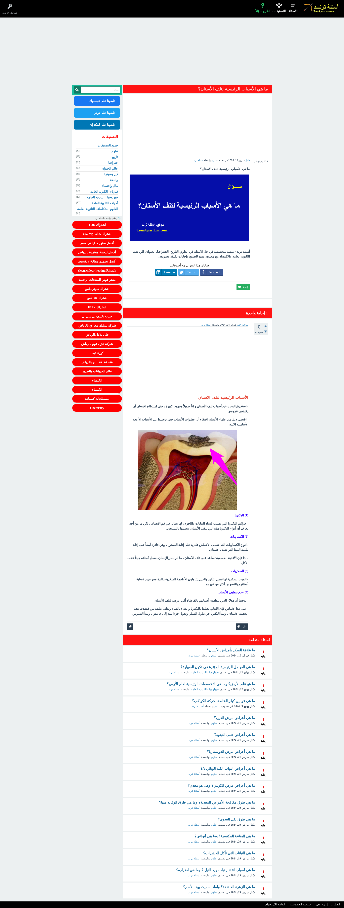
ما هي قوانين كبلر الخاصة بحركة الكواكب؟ (223, 701)
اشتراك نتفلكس (97, 298)
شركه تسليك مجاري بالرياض (97, 325)
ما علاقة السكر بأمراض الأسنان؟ (231, 650)
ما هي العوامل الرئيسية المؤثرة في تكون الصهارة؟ (218, 667)
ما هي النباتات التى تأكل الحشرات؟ (229, 853)
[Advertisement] (172, 52)
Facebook (215, 272)
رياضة (114, 180)
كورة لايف (97, 353)
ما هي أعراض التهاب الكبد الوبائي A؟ (227, 768)
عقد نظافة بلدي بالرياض (97, 362)
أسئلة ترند (174, 672)
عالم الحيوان (110, 168)
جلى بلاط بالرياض (97, 334)
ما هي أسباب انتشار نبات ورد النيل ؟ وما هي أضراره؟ (215, 870)
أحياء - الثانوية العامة (105, 203)
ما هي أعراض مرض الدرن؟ (234, 718)
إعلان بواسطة (106, 218)
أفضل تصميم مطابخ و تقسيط (97, 261)
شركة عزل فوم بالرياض (97, 343)
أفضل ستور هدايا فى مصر (97, 243)
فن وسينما (111, 174)
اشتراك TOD (97, 224)
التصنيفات (279, 11)
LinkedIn (169, 272)
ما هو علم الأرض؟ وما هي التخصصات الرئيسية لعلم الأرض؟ (211, 684)
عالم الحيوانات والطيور (97, 371)
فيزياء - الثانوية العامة (104, 191)
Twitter (191, 272)
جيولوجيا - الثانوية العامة (205, 672)
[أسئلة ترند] (321, 8)
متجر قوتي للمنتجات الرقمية (97, 279)
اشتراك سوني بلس (97, 289)
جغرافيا (113, 162)
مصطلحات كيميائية (97, 398)
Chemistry (97, 408)
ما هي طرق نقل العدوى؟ (236, 819)
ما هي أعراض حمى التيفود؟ (234, 735)
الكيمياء (97, 380)
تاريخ (115, 157)
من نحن (320, 904)
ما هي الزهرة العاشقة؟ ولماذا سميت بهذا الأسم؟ (219, 887)
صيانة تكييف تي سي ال (97, 316)
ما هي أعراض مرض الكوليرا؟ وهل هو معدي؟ (221, 785)
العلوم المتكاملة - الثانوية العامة (97, 209)
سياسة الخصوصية (300, 904)
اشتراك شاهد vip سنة (97, 234)
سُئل (247, 160)
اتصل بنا (335, 904)
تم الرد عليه (242, 324)
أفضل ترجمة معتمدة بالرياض (97, 252)
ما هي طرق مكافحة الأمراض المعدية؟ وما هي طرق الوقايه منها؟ (207, 802)
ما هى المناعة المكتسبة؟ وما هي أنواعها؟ (224, 836)
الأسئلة (292, 11)
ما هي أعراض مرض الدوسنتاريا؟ (231, 752)
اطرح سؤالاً (262, 11)
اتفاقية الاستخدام (275, 904)
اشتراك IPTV (97, 307)
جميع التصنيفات (108, 145)
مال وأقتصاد (110, 185)
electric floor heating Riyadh (97, 270)
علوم (214, 160)
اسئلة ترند (194, 655)
